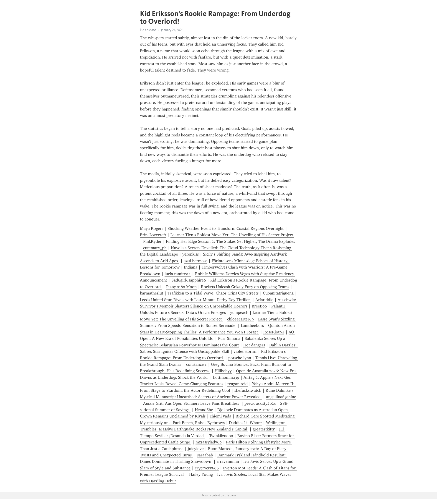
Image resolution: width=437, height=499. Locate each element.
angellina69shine (281, 396)
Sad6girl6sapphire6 (188, 280)
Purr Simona (229, 338)
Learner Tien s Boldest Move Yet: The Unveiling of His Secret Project (232, 234)
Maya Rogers (151, 228)
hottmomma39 (226, 377)
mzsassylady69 (209, 442)
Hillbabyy (223, 370)
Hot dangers (254, 345)
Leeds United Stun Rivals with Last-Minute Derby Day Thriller (195, 299)
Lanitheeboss (252, 325)
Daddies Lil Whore (245, 422)
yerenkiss (190, 254)
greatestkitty (264, 429)
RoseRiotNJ (273, 332)
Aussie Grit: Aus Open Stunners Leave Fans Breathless (191, 403)
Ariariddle (264, 299)
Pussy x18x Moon (181, 286)
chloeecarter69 (240, 319)
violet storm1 (245, 351)
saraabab (205, 455)
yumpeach (239, 312)
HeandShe (204, 409)
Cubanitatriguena (278, 293)
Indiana (190, 267)
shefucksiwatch (247, 390)
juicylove (196, 448)
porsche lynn (239, 357)
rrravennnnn (228, 461)
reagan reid (237, 383)
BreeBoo (259, 306)
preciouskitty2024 (260, 403)
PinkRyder (152, 241)
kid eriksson (148, 30)
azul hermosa (195, 260)
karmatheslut (151, 293)
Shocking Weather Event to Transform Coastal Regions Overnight (226, 228)
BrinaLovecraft (153, 234)
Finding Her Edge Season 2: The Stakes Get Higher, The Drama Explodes (231, 241)
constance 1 (196, 364)
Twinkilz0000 (221, 435)
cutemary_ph (155, 247)
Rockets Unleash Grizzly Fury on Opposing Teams (245, 286)
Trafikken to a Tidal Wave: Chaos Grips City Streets (213, 293)
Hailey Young (201, 474)
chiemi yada (220, 416)
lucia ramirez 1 (178, 273)
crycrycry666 (207, 468)
